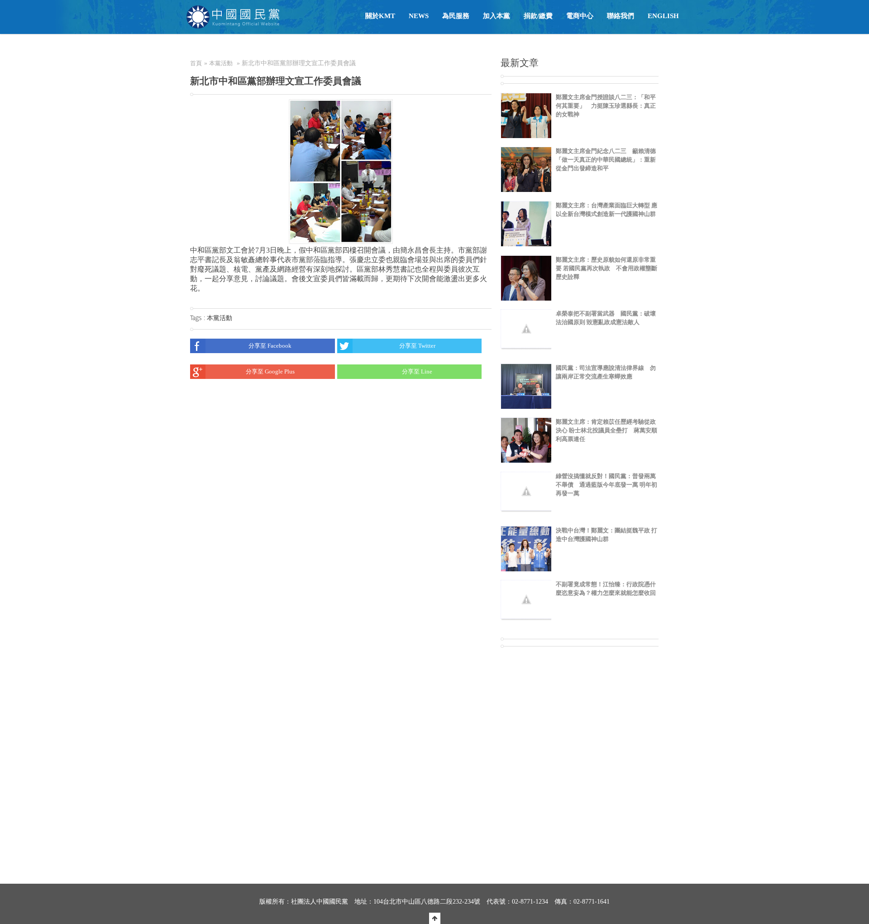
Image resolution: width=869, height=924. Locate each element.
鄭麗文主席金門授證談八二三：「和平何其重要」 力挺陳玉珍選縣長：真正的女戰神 (606, 106)
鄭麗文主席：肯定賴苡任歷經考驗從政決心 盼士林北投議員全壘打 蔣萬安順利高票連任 (606, 430)
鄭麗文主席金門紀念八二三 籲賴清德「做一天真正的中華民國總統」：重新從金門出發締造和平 (606, 160)
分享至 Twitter (417, 345)
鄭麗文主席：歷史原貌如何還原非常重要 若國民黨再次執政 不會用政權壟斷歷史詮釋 (606, 268)
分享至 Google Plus (270, 371)
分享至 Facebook (269, 345)
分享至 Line (417, 371)
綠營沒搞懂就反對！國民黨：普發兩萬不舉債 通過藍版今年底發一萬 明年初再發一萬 (606, 485)
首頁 (196, 63)
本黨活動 (221, 63)
